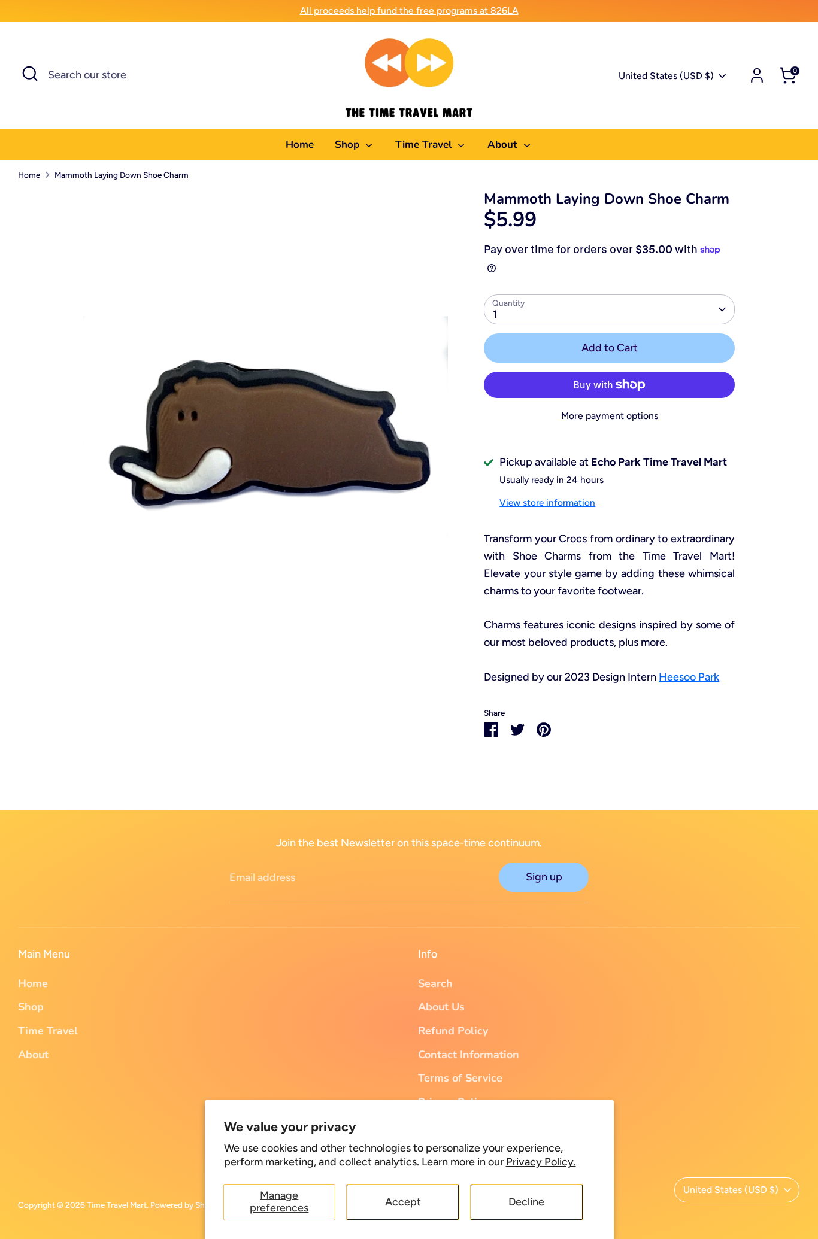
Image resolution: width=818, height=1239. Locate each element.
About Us (441, 1007)
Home (300, 144)
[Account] (757, 75)
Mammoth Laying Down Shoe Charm (121, 175)
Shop (348, 144)
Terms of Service (460, 1078)
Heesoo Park (689, 677)
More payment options (609, 415)
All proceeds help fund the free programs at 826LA (409, 10)
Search (435, 983)
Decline (526, 1201)
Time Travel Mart (117, 1205)
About (503, 144)
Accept (403, 1201)
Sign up (544, 876)
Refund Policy (453, 1031)
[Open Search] (30, 74)
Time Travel (425, 144)
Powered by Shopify (186, 1205)
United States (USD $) (666, 75)
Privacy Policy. (541, 1161)
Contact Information (468, 1054)
